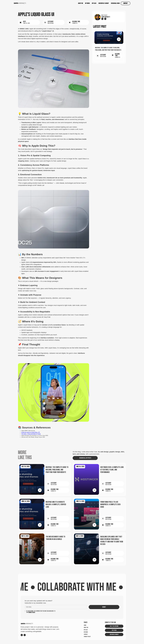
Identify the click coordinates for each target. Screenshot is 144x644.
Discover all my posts (85, 458)
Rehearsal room (115, 3)
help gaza (114, 630)
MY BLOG (94, 3)
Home (85, 625)
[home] (20, 3)
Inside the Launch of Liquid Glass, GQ (30, 432)
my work (87, 3)
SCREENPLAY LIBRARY (103, 3)
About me (80, 3)
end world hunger (114, 634)
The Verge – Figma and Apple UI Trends (31, 433)
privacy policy (87, 636)
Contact (125, 3)
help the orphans (114, 626)
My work (86, 632)
